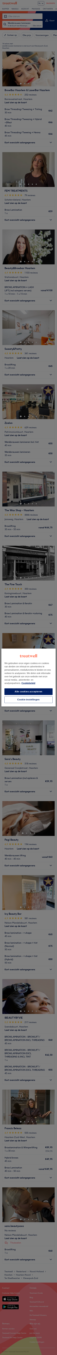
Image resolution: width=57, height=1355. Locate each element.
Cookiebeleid (28, 683)
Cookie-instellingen (28, 699)
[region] (28, 678)
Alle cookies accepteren (28, 691)
